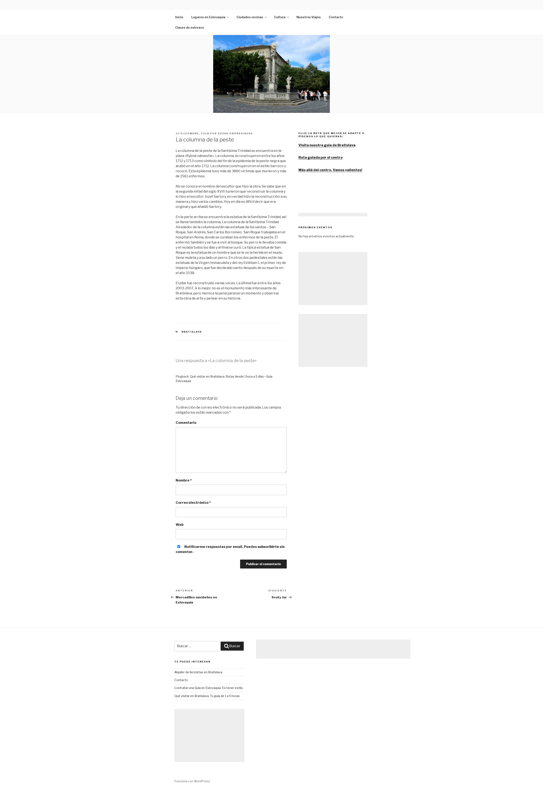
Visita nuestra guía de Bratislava (326, 145)
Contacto (336, 17)
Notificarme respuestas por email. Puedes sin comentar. (230, 549)
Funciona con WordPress (192, 781)
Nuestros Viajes (309, 17)
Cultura (279, 17)
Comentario (186, 423)
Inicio (179, 17)
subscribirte (268, 547)
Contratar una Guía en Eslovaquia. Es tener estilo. (209, 688)
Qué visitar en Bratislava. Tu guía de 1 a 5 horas (207, 696)
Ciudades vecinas (250, 17)
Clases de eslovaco (189, 27)
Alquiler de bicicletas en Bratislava (198, 672)
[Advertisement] (332, 278)
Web (179, 525)
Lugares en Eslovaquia (208, 17)
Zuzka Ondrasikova (235, 133)
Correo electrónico (193, 503)
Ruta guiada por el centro (320, 157)
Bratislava (192, 331)
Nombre (184, 480)
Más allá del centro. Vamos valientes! (330, 170)
